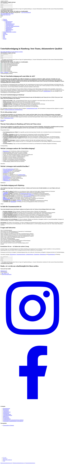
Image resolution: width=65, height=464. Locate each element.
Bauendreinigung (9, 21)
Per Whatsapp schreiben (18, 51)
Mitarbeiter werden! (10, 13)
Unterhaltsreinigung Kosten (31, 108)
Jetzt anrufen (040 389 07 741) (7, 51)
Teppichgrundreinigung (7, 170)
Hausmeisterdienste (7, 177)
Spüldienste (5, 172)
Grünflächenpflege (21, 174)
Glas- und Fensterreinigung (8, 169)
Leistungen (5, 20)
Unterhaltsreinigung (10, 25)
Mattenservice (8, 30)
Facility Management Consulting (9, 31)
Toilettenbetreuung (9, 29)
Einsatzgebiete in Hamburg (8, 425)
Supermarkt (13, 201)
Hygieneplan (31, 194)
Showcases (5, 34)
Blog (4, 35)
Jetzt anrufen (3, 13)
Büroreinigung (8, 22)
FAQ (4, 37)
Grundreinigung (6, 171)
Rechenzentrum (6, 199)
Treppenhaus (18, 200)
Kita (4, 194)
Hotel (4, 197)
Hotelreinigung (9, 28)
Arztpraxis (5, 193)
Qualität (4, 33)
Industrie (5, 198)
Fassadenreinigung (7, 418)
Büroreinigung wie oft (8, 118)
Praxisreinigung (6, 417)
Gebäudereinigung (9, 27)
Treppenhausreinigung (10, 23)
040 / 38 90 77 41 (5, 273)
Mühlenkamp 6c (4, 270)
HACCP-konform (27, 195)
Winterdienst (5, 175)
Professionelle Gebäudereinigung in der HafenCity (13, 421)
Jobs (4, 36)
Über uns (5, 19)
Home (2, 72)
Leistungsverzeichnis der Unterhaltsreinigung (13, 109)
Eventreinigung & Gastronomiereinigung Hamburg (13, 419)
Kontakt (4, 38)
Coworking (5, 192)
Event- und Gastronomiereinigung (12, 26)
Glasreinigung (36, 254)
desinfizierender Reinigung (25, 193)
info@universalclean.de (26, 12)
